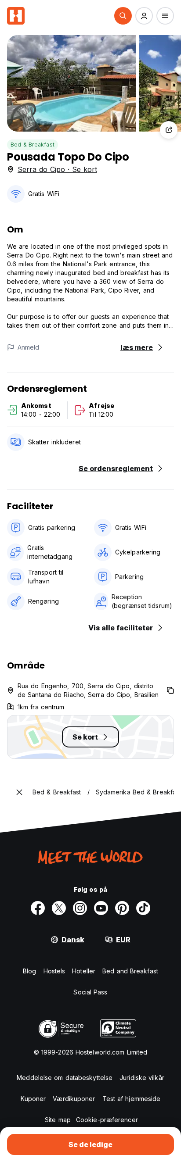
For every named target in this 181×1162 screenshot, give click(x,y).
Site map (58, 1119)
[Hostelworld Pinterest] (122, 908)
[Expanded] (19, 792)
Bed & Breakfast (32, 144)
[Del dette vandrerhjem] (168, 130)
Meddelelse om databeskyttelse (64, 1077)
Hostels (54, 971)
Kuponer (33, 1098)
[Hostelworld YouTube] (101, 908)
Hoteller (83, 971)
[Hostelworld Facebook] (38, 908)
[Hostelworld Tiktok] (143, 908)
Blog (29, 971)
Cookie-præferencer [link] (107, 1119)
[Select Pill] (123, 16)
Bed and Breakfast (130, 971)
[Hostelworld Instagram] (80, 908)
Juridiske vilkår (141, 1077)
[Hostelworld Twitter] (59, 908)
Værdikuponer (74, 1098)
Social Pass (90, 992)
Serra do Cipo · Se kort (57, 169)
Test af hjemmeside (131, 1098)
